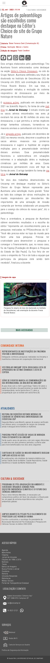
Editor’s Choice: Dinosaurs (24, 71)
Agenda (5, 550)
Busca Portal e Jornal (10, 569)
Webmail (11, 632)
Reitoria (5, 574)
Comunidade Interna (12, 346)
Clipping (5, 555)
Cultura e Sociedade (37, 10)
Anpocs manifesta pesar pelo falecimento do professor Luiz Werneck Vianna (24, 515)
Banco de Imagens (9, 567)
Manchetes (6, 552)
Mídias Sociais (7, 581)
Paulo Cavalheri (24, 51)
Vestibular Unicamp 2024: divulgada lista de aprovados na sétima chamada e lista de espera (24, 369)
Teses (4, 564)
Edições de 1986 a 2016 (11, 559)
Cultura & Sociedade (12, 479)
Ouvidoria (5, 571)
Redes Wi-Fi (13, 638)
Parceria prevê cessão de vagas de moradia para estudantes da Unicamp (23, 435)
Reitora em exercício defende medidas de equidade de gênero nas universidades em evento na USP (22, 416)
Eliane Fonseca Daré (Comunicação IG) (24, 43)
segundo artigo (13, 134)
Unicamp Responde (9, 576)
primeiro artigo (11, 102)
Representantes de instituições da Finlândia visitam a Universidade (24, 352)
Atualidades (8, 408)
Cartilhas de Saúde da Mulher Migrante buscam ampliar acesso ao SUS (25, 453)
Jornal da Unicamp (9, 557)
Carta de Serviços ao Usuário (19, 645)
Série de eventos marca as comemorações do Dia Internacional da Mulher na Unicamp (24, 381)
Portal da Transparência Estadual (15, 583)
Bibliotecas (6, 578)
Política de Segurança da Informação (15, 650)
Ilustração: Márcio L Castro (17, 47)
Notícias (5, 562)
